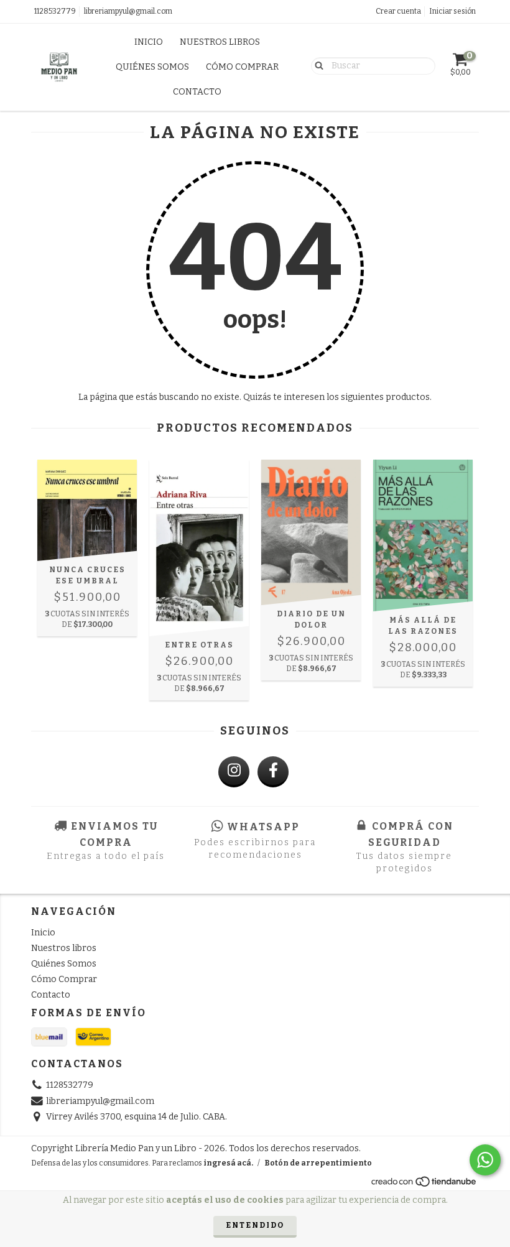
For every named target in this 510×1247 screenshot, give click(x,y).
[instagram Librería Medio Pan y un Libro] (233, 771)
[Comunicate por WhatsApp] (485, 1159)
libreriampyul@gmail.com (128, 11)
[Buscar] (316, 65)
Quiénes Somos (152, 67)
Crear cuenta (398, 11)
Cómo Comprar (242, 67)
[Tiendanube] (424, 1184)
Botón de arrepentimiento (318, 1163)
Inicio (148, 42)
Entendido (255, 1225)
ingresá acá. (228, 1163)
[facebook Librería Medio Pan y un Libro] (273, 771)
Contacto (197, 91)
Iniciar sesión (452, 11)
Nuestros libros (220, 42)
